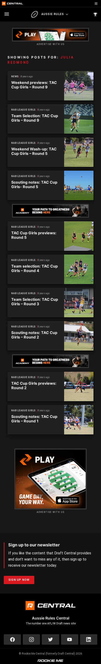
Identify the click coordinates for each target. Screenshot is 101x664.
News (15, 76)
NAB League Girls (23, 109)
